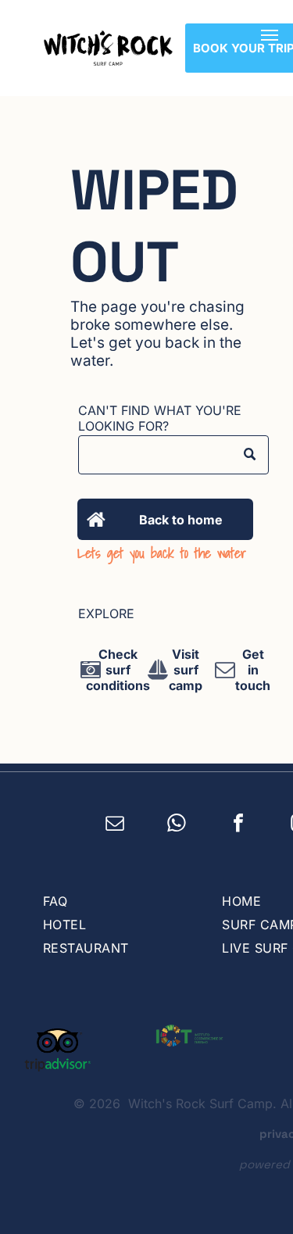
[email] (115, 825)
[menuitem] (117, 901)
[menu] (269, 35)
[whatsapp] (177, 825)
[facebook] (238, 825)
